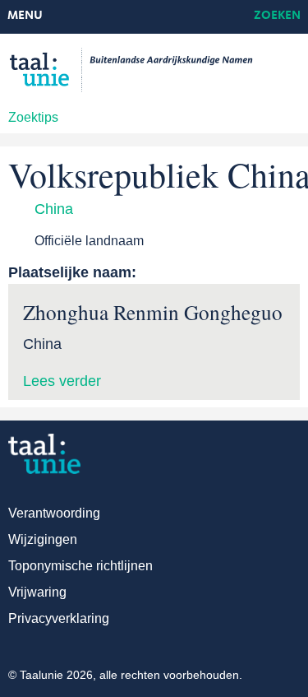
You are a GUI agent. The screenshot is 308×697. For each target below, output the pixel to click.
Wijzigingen (42, 539)
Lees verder (62, 381)
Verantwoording (54, 513)
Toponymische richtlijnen (80, 566)
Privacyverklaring (58, 618)
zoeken (277, 16)
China (53, 209)
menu (25, 16)
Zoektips (33, 117)
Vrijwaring (37, 592)
